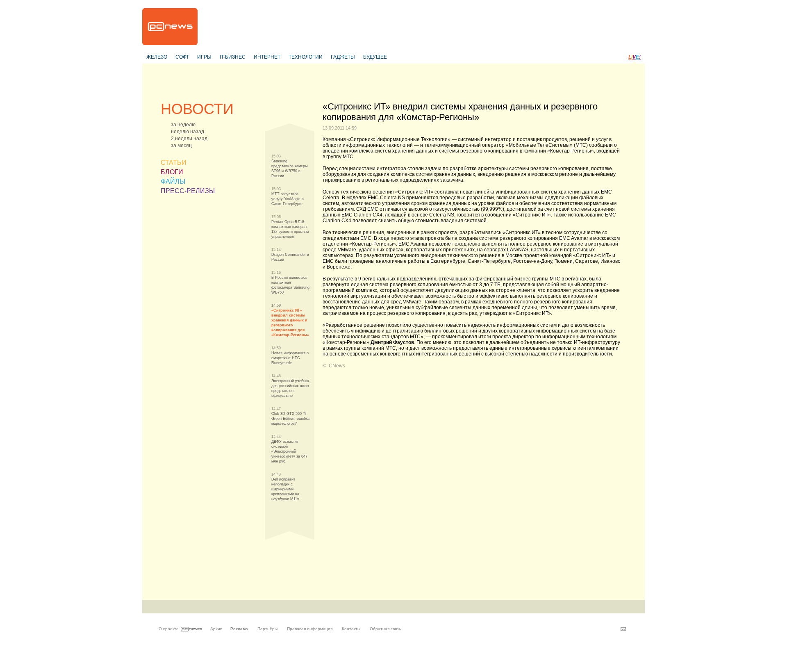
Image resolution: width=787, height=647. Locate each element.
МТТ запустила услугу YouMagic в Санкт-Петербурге (287, 199)
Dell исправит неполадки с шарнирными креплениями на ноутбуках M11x (285, 489)
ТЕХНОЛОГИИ (306, 57)
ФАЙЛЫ (173, 181)
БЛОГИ (172, 172)
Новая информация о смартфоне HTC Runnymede (290, 358)
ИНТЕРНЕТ (267, 57)
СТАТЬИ (174, 162)
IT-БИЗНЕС (233, 57)
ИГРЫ (204, 57)
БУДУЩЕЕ (375, 57)
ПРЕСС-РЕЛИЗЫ (188, 190)
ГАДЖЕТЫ (343, 57)
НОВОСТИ (197, 108)
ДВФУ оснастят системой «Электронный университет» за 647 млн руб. (289, 451)
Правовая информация (309, 628)
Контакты (351, 628)
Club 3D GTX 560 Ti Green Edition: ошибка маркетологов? (290, 419)
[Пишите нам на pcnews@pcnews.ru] (623, 629)
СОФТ (182, 57)
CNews (337, 366)
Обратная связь (385, 628)
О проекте (169, 628)
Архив (216, 628)
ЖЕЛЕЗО (156, 57)
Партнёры (267, 628)
